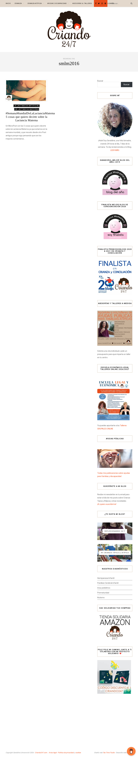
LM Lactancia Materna (26, 109)
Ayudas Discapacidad (57, 3)
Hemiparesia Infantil (105, 578)
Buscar (100, 81)
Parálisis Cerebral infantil (107, 583)
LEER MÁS (114, 150)
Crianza (18, 3)
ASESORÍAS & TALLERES (82, 3)
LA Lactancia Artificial (26, 106)
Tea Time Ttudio (109, 753)
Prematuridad (103, 593)
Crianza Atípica (34, 3)
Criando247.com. (41, 753)
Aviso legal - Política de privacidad (61, 753)
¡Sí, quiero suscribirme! (106, 504)
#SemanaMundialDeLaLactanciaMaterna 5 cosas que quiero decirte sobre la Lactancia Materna (30, 117)
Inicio (8, 3)
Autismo (101, 597)
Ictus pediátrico (103, 588)
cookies (78, 753)
